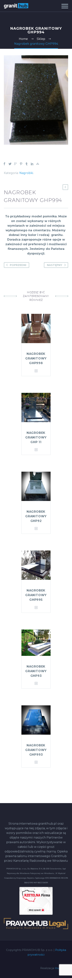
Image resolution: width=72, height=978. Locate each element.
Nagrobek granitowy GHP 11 (36, 437)
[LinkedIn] (32, 163)
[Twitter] (9, 163)
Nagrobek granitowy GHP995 (36, 595)
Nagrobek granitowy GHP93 (36, 671)
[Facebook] (4, 163)
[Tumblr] (26, 163)
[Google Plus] (15, 163)
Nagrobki (26, 173)
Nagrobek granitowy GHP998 (36, 358)
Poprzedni (18, 265)
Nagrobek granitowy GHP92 (36, 516)
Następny (54, 265)
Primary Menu (64, 6)
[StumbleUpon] (37, 163)
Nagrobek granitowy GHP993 (36, 750)
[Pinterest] (21, 163)
